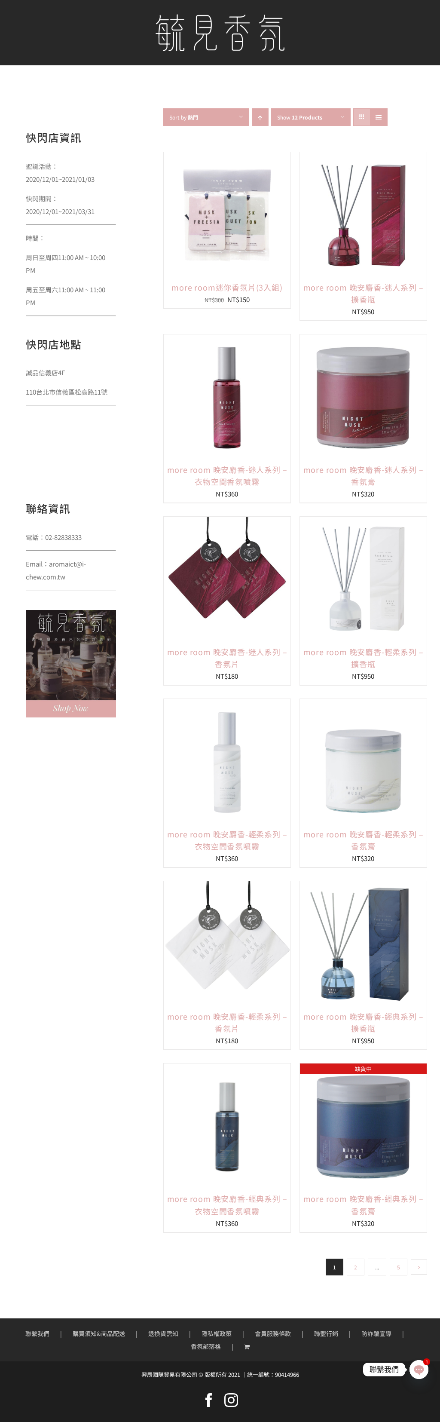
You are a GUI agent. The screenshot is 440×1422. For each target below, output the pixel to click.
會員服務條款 (273, 1333)
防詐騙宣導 (376, 1333)
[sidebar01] (71, 613)
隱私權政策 (217, 1333)
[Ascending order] (260, 117)
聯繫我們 (37, 1333)
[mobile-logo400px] (220, 17)
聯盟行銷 (326, 1333)
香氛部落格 (206, 1346)
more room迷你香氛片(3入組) (226, 287)
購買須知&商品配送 (99, 1333)
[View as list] (378, 117)
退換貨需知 (163, 1333)
